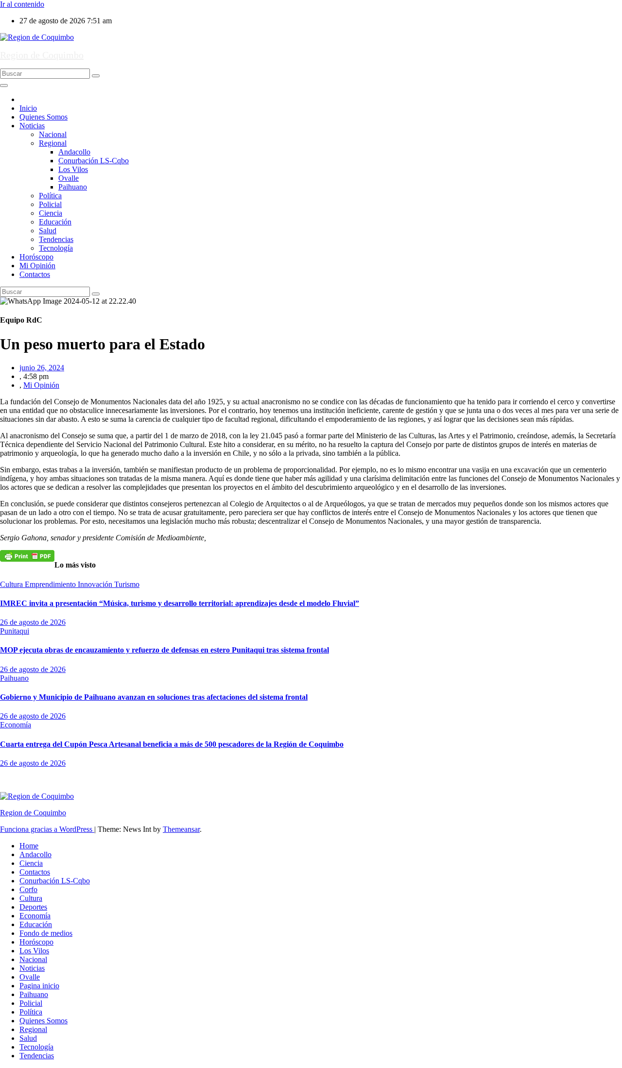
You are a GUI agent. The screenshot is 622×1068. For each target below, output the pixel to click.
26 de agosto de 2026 (33, 622)
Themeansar (181, 829)
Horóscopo (36, 257)
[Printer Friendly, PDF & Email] (27, 555)
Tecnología (56, 248)
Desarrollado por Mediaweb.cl (46, 779)
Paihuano (72, 187)
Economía (15, 725)
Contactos (34, 274)
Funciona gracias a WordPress (47, 829)
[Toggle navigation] (4, 85)
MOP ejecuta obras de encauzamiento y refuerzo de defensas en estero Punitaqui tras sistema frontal (164, 650)
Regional (53, 143)
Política (50, 195)
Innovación (96, 584)
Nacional (53, 134)
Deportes (33, 907)
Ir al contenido (22, 4)
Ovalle (68, 178)
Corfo (28, 889)
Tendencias (56, 239)
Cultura (12, 584)
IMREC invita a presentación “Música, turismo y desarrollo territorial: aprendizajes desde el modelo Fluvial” (179, 603)
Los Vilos (73, 169)
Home (28, 846)
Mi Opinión (37, 265)
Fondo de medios (45, 933)
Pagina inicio (39, 986)
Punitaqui (14, 631)
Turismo (126, 584)
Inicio (28, 108)
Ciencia (50, 213)
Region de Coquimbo (42, 55)
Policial (50, 204)
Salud (47, 230)
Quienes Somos (43, 117)
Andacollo (74, 152)
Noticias (32, 125)
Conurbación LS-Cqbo (93, 160)
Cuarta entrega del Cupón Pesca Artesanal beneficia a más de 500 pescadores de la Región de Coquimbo (172, 744)
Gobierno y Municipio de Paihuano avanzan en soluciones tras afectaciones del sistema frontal (154, 697)
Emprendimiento (51, 584)
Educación (55, 222)
